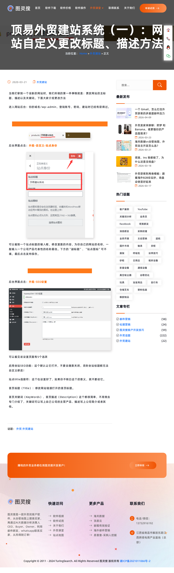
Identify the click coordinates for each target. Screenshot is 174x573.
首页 (37, 8)
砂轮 (122, 260)
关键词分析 (126, 216)
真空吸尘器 (126, 275)
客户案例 (124, 209)
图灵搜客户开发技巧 (132, 330)
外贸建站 (95, 53)
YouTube (142, 209)
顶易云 (98, 521)
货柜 (153, 246)
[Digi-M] (19, 501)
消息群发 (124, 231)
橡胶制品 (124, 297)
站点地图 (58, 535)
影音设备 (124, 267)
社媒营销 (125, 324)
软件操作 (80, 8)
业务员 (143, 216)
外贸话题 (125, 335)
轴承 (140, 246)
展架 (122, 253)
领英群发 (144, 224)
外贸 (19, 429)
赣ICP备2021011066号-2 (135, 561)
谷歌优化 (145, 275)
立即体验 (139, 465)
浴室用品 (137, 282)
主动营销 (142, 238)
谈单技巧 (153, 253)
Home (83, 53)
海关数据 (99, 516)
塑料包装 (142, 289)
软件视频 (58, 516)
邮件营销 (125, 319)
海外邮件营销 (102, 530)
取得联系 (113, 8)
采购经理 (142, 231)
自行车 (154, 282)
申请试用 (150, 8)
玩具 (122, 282)
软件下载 (50, 8)
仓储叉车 (124, 289)
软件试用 (58, 521)
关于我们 (129, 8)
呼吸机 (136, 253)
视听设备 (153, 260)
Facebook (125, 224)
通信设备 (142, 267)
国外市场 (124, 246)
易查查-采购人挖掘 (105, 535)
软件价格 (65, 8)
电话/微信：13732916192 (144, 521)
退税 (158, 238)
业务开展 (124, 238)
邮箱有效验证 (102, 525)
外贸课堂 (96, 8)
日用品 (136, 260)
